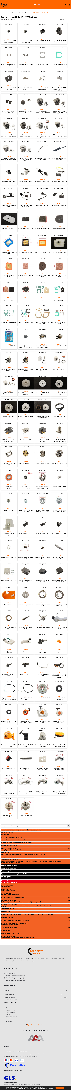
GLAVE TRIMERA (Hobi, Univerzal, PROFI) (8, 889)
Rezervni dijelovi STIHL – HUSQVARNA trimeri (9, 881)
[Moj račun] (69, 4)
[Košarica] (65, 4)
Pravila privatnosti (10, 1012)
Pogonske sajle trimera (8, 871)
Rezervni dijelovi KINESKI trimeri (6, 877)
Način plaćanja (10, 1019)
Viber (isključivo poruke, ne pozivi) (15, 978)
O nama (8, 1008)
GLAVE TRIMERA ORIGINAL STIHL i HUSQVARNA (10, 894)
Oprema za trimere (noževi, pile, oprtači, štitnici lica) (16, 874)
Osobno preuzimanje (11, 1016)
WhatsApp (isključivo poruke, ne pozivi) (16, 975)
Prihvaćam (60, 1087)
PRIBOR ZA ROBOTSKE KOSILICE (10, 933)
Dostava (8, 1014)
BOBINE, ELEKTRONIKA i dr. (9, 846)
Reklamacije (9, 1021)
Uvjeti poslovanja (10, 1010)
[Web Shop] (5, 5)
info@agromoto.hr (11, 973)
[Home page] (4, 12)
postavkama (50, 1088)
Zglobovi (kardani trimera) (9, 865)
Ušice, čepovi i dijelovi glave (9, 868)
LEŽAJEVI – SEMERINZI (7, 857)
